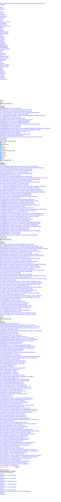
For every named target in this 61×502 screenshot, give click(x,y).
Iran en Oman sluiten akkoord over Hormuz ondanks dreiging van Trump (20, 189)
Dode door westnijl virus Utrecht (10, 459)
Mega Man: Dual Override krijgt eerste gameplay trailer (15, 193)
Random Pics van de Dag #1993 (10, 127)
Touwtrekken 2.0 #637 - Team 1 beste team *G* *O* (15, 386)
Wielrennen (3, 42)
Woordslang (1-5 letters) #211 (9, 373)
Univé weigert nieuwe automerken (10, 335)
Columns (24, 3)
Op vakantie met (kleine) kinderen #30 (12, 349)
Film (1, 29)
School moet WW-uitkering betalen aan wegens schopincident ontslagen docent (22, 213)
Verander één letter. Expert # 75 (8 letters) (12, 401)
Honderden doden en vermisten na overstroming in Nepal (16, 398)
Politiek (2, 19)
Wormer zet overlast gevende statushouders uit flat (14, 122)
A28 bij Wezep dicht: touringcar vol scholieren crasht (15, 131)
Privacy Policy (16, 491)
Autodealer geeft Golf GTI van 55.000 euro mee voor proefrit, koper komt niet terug (23, 209)
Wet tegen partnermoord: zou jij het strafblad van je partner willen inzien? (20, 179)
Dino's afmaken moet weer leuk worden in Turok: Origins (16, 170)
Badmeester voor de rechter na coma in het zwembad (15, 345)
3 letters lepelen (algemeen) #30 (10, 369)
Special (3, 157)
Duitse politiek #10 (7, 421)
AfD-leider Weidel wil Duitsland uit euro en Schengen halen (17, 442)
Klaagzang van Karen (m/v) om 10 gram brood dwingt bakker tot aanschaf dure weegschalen (25, 128)
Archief (43, 3)
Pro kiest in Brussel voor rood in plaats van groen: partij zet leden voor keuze (21, 137)
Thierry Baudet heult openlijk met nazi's (12, 406)
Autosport (2, 39)
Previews (34, 3)
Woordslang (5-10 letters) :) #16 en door (12, 363)
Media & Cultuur (4, 32)
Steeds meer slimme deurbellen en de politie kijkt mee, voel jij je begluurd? (21, 295)
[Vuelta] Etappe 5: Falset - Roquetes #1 (12, 425)
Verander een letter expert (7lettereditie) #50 (13, 385)
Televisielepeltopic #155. (8, 365)
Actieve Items (14, 3)
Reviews (29, 3)
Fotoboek (2, 72)
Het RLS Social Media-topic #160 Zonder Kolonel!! (15, 443)
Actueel (2, 13)
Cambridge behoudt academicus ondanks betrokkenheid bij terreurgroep (20, 356)
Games (1, 50)
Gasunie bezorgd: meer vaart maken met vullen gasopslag (17, 405)
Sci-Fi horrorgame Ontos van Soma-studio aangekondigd (16, 173)
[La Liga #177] (6, 396)
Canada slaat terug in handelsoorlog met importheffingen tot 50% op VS (20, 205)
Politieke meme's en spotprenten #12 (11, 441)
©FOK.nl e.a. (3, 494)
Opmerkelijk (3, 23)
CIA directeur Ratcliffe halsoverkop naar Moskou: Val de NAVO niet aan (20, 326)
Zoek (9, 3)
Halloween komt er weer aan (9, 353)
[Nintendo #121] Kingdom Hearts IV (11, 403)
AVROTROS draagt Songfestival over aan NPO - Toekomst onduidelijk (20, 129)
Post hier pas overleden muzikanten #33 (12, 428)
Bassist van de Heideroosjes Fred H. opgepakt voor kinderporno (18, 449)
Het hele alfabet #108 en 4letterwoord (11, 383)
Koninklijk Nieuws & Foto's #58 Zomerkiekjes (14, 426)
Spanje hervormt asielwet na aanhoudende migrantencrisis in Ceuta (19, 200)
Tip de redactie (3, 79)
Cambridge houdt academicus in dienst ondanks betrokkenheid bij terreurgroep (22, 167)
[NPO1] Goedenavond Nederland (10, 392)
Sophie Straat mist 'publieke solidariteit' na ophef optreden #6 (17, 325)
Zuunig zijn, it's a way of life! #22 (11, 355)
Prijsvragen (3, 73)
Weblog (6, 3)
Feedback (2, 77)
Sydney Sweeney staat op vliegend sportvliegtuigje (15, 121)
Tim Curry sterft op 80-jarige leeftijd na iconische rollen (16, 109)
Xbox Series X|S (4, 57)
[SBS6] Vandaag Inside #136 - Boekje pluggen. (14, 435)
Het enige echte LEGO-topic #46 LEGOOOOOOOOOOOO (17, 346)
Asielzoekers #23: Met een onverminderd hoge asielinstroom (17, 352)
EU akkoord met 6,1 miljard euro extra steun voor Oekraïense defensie (19, 293)
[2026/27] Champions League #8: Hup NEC (13, 336)
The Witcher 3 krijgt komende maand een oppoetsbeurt (15, 195)
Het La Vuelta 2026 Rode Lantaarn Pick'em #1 (14, 393)
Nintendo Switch (4, 56)
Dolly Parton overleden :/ (8, 370)
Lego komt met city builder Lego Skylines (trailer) (14, 114)
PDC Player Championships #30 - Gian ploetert (14, 445)
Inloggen (2, 4)
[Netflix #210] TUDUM (8, 465)
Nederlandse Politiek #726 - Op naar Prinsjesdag (14, 379)
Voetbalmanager (4, 47)
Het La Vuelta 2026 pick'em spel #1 (11, 389)
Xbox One (2, 54)
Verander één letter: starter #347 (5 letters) (13, 360)
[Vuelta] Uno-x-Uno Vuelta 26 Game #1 (12, 375)
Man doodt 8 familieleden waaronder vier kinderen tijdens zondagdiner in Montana (23, 115)
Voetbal (2, 36)
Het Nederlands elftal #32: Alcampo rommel (13, 462)
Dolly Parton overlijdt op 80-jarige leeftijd (12, 118)
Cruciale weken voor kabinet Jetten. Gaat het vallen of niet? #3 (18, 423)
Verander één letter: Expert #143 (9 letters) (13, 415)
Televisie (2, 30)
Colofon (2, 76)
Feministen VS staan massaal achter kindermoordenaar (15, 111)
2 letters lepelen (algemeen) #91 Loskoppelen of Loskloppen (17, 376)
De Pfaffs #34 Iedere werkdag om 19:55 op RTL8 (15, 408)
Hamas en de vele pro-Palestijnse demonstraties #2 (15, 461)
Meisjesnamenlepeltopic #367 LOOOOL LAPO (14, 380)
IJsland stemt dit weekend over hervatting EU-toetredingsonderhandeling (20, 222)
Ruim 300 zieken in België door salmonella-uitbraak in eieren (17, 203)
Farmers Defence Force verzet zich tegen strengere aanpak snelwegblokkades (21, 190)
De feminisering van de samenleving (11, 342)
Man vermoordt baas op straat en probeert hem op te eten (16, 119)
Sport (1, 34)
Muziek (2, 27)
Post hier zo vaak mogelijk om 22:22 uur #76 (13, 422)
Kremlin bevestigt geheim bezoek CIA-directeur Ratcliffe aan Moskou (19, 187)
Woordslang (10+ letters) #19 (9, 372)
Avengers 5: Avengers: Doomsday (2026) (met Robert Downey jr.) (19, 409)
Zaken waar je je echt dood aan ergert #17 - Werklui (15, 432)
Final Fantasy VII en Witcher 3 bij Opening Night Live (15, 291)
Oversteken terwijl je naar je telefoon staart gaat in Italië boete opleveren (20, 124)
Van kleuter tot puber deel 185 (9, 359)
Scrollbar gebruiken (6, 103)
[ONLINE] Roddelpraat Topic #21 (11, 350)
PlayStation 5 (3, 59)
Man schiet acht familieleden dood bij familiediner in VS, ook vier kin (19, 419)
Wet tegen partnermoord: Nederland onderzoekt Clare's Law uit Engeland (21, 330)
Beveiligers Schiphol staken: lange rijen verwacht (14, 227)
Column (4, 153)
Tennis (1, 40)
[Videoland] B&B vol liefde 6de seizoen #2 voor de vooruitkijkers (19, 339)
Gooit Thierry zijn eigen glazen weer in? (12, 294)
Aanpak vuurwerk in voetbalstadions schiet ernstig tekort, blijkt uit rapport (20, 226)
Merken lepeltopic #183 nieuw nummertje (12, 368)
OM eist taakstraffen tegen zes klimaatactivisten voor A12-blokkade (19, 166)
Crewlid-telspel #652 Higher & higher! (12, 382)
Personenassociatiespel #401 (9, 378)
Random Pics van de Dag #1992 (10, 132)
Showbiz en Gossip (5, 22)
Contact (2, 75)
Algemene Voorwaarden (6, 491)
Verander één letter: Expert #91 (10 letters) (13, 416)
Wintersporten (3, 44)
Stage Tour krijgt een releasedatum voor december (14, 185)
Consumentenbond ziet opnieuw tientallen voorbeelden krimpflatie (18, 235)
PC (1, 52)
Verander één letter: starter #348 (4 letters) (13, 362)
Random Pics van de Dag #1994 (10, 117)
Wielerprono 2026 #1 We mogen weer (12, 448)
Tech (1, 20)
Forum (1, 3)
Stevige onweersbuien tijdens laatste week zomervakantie (16, 169)
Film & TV (3, 60)
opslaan (2, 106)
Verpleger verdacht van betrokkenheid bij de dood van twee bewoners (19, 451)
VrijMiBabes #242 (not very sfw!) (10, 300)
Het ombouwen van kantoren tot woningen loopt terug (15, 260)
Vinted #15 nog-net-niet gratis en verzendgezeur (14, 463)
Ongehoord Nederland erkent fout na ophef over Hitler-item (17, 199)
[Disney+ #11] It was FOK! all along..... (12, 453)
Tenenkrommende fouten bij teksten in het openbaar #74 (16, 429)
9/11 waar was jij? (7, 366)
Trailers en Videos (4, 65)
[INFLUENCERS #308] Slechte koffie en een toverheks (16, 340)
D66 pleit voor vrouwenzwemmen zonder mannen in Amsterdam (18, 358)
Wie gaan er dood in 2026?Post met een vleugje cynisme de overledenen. (20, 455)
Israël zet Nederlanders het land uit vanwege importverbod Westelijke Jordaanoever (23, 192)
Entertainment (3, 24)
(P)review (4, 155)
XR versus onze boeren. (8, 280)
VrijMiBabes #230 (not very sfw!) (10, 308)
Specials (39, 3)
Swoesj (3, 165)
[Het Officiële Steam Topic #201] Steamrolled (14, 402)
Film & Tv (4, 147)
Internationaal (3, 16)
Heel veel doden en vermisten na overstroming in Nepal (16, 412)
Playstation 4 (3, 53)
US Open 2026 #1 (6, 395)
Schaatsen (2, 43)
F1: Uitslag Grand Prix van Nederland (11, 135)
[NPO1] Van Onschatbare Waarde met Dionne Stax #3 (16, 458)
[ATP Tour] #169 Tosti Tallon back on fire (13, 390)
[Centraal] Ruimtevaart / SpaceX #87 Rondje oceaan (15, 388)
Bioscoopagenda (4, 33)
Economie (2, 17)
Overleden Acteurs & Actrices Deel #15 (12, 413)
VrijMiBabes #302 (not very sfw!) (10, 311)
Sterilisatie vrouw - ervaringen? (10, 446)
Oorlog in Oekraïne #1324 (9, 333)
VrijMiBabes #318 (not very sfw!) (10, 125)
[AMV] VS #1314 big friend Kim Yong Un (13, 452)
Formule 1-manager (5, 49)
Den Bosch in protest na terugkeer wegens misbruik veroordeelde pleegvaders (21, 215)
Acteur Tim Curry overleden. (9, 332)
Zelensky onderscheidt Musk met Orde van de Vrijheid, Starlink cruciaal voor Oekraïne (24, 177)
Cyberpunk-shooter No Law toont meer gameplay (14, 172)
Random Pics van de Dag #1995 (10, 108)
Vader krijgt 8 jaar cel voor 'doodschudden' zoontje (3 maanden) (18, 210)
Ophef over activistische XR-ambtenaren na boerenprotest (16, 262)
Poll (3, 158)
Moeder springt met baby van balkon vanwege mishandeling (17, 348)
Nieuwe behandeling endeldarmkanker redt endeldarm (15, 134)
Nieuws (20, 3)
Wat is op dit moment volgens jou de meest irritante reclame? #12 (18, 411)
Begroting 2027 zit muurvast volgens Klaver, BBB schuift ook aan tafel (20, 223)
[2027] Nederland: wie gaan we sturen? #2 (12, 436)
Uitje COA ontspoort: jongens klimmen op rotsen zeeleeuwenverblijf (19, 216)
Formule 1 (2, 37)
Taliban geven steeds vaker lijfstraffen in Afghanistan (15, 217)
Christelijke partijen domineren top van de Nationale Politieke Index (19, 225)
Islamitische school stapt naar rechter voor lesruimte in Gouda (18, 313)
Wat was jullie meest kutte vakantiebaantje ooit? (14, 439)
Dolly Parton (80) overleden (9, 329)
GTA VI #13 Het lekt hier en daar (11, 343)
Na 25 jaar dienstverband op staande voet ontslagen (15, 418)
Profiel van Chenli (4, 469)
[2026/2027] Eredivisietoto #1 (10, 323)
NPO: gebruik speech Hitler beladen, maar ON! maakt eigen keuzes (19, 328)
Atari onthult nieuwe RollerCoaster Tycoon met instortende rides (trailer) (20, 112)
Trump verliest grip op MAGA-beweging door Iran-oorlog (16, 202)
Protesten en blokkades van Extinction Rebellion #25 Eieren (17, 433)
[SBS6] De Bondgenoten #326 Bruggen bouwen (14, 438)
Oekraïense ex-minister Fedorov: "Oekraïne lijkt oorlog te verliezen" (19, 456)
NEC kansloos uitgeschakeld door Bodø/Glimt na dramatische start (18, 196)
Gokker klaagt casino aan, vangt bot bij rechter (13, 212)
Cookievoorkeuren (26, 491)
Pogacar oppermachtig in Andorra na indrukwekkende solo (16, 207)
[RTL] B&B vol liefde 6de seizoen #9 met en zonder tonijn (17, 338)
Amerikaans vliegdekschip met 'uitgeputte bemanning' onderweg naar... (20, 431)
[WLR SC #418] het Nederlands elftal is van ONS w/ (16, 399)
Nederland (2, 14)
